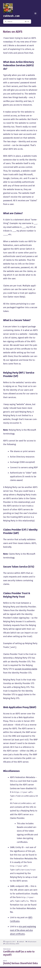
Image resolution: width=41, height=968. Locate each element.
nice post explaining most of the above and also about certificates (23, 930)
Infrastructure (31, 942)
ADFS (17, 944)
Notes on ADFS (12, 31)
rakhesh (21, 942)
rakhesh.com (11, 16)
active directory (10, 944)
